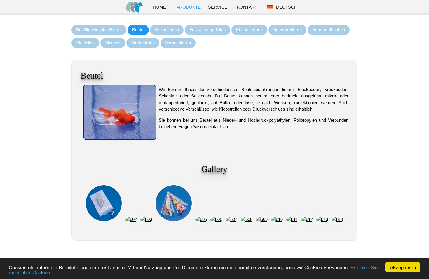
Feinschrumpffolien (207, 29)
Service (217, 7)
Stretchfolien (143, 42)
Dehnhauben (167, 29)
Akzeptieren (403, 267)
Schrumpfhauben (328, 29)
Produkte (188, 7)
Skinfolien (85, 42)
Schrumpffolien (287, 29)
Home (159, 7)
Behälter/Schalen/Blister (99, 29)
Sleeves (113, 42)
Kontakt (247, 7)
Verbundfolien (178, 42)
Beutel (138, 29)
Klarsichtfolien (249, 29)
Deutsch (285, 7)
